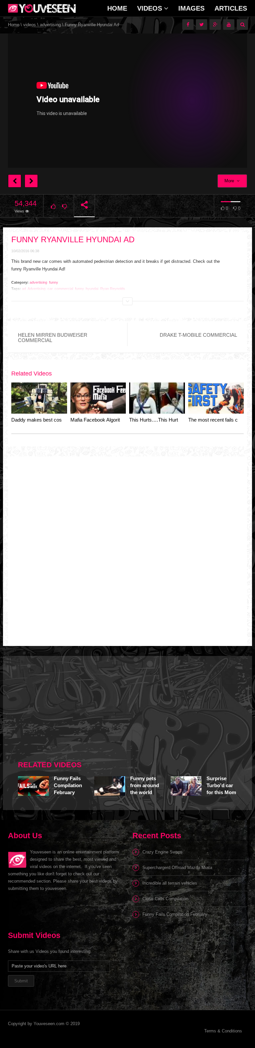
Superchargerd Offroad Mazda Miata (177, 867)
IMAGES (191, 8)
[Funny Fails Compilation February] (33, 786)
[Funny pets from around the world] (109, 786)
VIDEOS (150, 8)
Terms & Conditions (223, 1030)
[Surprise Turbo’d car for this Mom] (186, 786)
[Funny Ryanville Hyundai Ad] (42, 8)
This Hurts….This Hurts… (157, 420)
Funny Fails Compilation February (68, 785)
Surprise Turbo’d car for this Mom (221, 785)
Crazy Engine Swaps (162, 851)
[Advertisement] (68, 705)
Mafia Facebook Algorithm (98, 420)
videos (29, 24)
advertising (50, 24)
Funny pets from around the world (144, 785)
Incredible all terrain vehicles (169, 883)
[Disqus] (127, 546)
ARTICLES (230, 8)
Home (13, 24)
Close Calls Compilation (165, 898)
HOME (117, 8)
